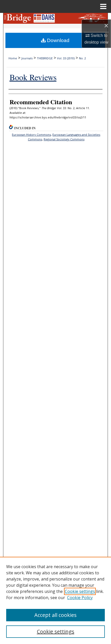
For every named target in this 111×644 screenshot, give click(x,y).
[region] (55, 600)
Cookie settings (80, 591)
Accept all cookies (55, 614)
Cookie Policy (80, 597)
